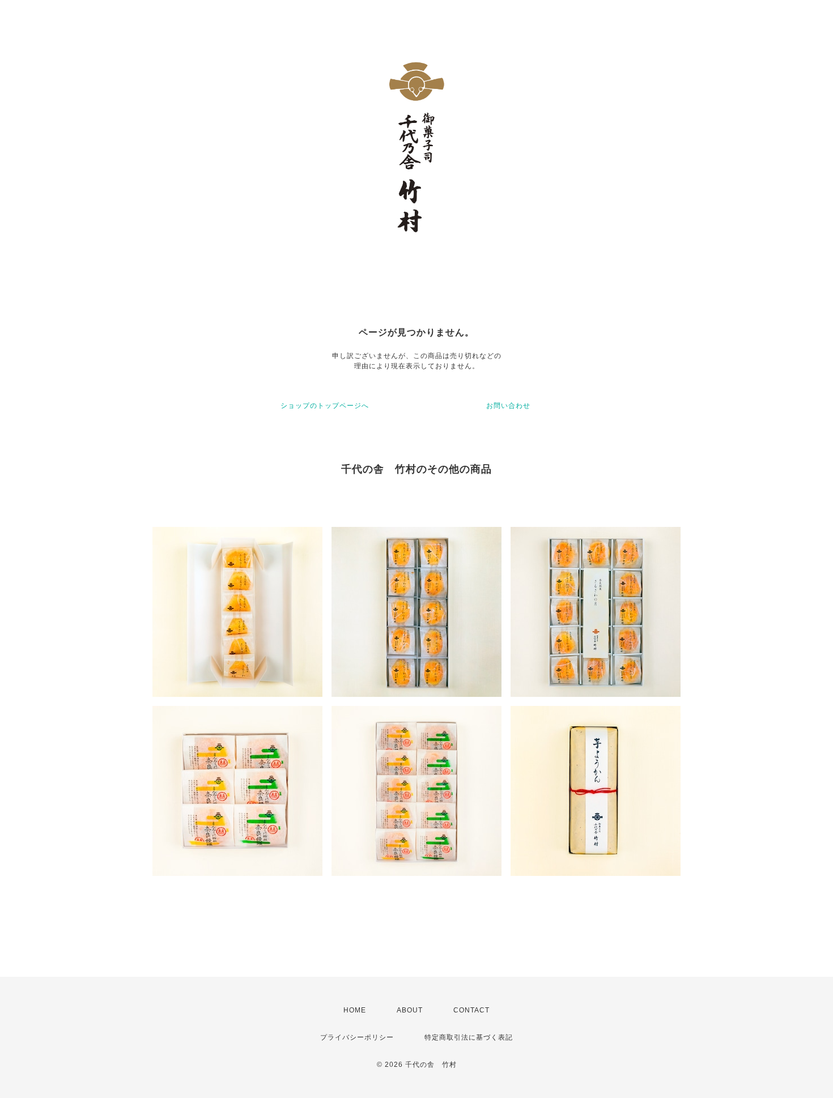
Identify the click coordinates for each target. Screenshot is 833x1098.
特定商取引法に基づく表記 (468, 1037)
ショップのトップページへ (324, 406)
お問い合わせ (508, 406)
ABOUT (410, 1010)
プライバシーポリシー (357, 1037)
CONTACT (471, 1010)
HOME (354, 1010)
